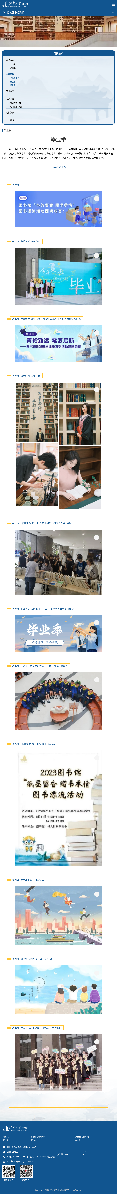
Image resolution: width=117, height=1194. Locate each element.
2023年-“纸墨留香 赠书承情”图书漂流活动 (34, 744)
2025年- (16, 184)
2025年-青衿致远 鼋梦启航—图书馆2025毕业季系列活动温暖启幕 (46, 319)
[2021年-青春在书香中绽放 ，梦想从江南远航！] (58, 1062)
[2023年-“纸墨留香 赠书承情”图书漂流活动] (58, 808)
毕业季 (12, 85)
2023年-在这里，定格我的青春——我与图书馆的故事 (40, 666)
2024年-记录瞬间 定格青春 (26, 375)
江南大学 (6, 1137)
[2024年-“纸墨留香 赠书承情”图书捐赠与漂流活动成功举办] (58, 562)
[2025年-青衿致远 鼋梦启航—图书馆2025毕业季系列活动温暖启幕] (58, 343)
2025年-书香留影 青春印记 (26, 241)
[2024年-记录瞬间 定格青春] (58, 445)
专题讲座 (10, 99)
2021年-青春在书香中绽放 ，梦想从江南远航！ (36, 1028)
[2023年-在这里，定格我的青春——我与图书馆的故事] (58, 701)
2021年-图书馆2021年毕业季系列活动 (32, 959)
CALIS (5, 1140)
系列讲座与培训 (16, 107)
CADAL (33, 1140)
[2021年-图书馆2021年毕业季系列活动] (58, 989)
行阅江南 (10, 112)
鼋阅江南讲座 (15, 103)
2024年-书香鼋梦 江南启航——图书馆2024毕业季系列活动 (43, 608)
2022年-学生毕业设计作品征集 (28, 880)
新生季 (12, 82)
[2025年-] (58, 209)
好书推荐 (13, 68)
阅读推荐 (10, 60)
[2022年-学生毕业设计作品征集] (58, 915)
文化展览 (10, 91)
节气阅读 (10, 120)
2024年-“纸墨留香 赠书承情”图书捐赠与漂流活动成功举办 (42, 523)
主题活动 (10, 74)
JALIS (77, 1140)
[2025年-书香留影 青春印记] (58, 276)
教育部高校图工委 (37, 1137)
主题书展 (13, 64)
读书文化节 (14, 78)
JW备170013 (76, 1190)
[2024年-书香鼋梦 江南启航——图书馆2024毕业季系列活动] (58, 633)
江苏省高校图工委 (82, 1137)
